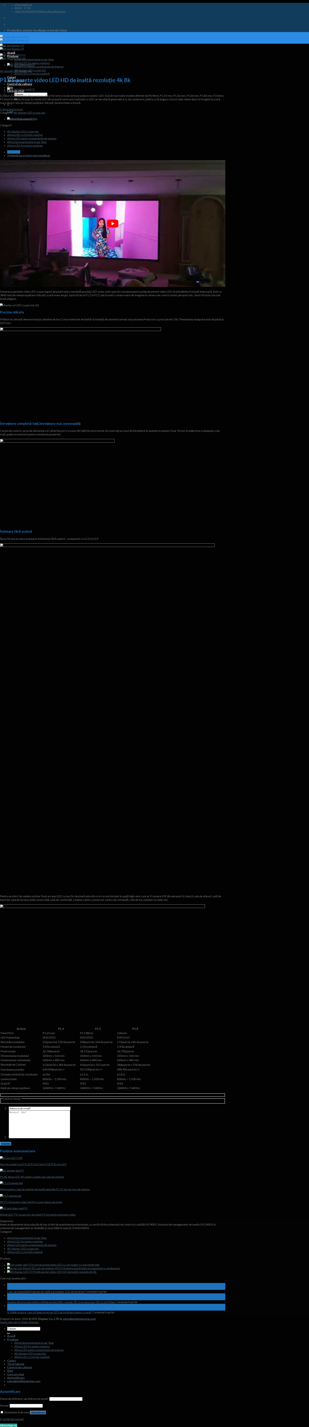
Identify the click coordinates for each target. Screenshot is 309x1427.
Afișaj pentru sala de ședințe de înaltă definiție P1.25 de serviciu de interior (45, 1189)
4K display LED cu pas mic (16, 71)
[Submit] (8, 1333)
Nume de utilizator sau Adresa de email (24, 1398)
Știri (10, 87)
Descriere (13, 152)
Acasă (11, 52)
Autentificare (38, 1412)
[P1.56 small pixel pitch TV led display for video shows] (14, 1208)
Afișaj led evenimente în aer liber (34, 59)
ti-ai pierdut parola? (12, 1419)
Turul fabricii (15, 1364)
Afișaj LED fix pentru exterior (25, 145)
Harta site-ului (9, 1322)
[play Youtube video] (112, 223)
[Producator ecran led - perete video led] (14, 38)
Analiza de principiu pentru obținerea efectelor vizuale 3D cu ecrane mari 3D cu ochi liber (61, 1302)
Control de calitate (19, 84)
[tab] (116, 152)
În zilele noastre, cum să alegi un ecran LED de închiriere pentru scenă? (49, 1312)
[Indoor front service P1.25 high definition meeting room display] (11, 1183)
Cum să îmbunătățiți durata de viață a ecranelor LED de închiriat (45, 1291)
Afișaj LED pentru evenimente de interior (39, 66)
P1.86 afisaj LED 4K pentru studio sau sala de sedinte (32, 1176)
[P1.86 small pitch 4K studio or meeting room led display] (12, 1170)
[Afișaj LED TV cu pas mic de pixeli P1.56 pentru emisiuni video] (21, 64)
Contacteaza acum (11, 109)
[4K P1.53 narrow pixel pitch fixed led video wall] (10, 1195)
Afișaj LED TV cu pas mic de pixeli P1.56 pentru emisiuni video (38, 1214)
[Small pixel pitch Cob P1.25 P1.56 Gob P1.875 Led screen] (11, 1158)
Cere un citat (15, 1374)
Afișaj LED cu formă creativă (32, 73)
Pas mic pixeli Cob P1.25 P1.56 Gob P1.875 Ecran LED (33, 1164)
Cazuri (11, 1360)
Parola (4, 1405)
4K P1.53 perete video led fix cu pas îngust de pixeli (31, 1202)
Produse (12, 1339)
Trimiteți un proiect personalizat (28, 155)
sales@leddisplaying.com (79, 1318)
